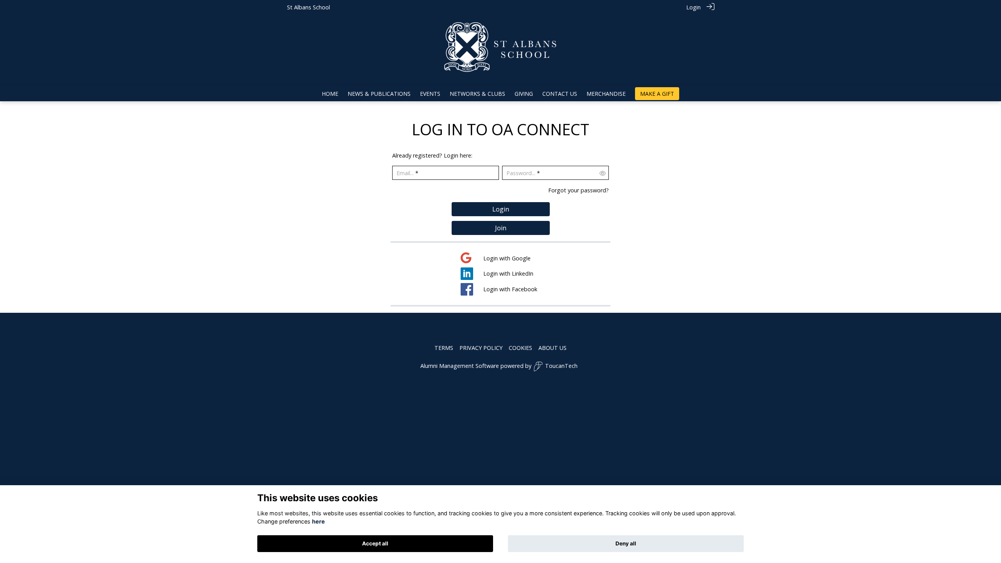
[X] (472, 331)
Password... (520, 173)
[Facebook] (490, 331)
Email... (405, 173)
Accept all (375, 543)
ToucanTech (561, 365)
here (318, 521)
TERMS (443, 347)
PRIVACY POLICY (480, 347)
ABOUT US (552, 347)
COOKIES (520, 347)
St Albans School (308, 7)
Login (693, 7)
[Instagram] (523, 331)
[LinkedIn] (507, 331)
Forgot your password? (578, 190)
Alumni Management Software (459, 365)
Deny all (625, 543)
